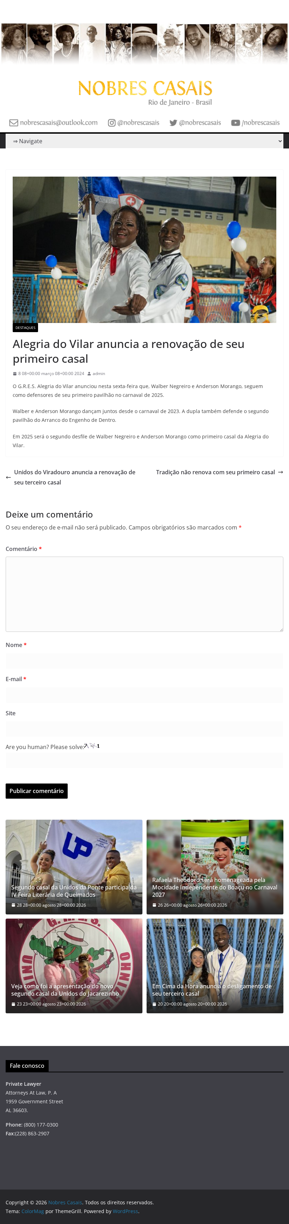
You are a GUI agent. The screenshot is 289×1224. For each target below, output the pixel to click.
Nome (16, 645)
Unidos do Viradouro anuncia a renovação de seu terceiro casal (74, 477)
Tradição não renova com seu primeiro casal (215, 472)
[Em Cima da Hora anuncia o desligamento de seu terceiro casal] (215, 966)
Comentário (24, 549)
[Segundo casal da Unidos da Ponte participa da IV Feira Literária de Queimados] (74, 867)
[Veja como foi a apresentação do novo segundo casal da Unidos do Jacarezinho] (74, 966)
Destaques (25, 327)
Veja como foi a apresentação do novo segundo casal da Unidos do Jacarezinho (65, 990)
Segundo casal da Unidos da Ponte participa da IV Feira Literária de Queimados (74, 891)
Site (11, 713)
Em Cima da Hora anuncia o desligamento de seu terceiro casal (212, 990)
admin (99, 373)
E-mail (16, 679)
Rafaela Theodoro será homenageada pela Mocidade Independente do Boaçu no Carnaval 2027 (214, 887)
